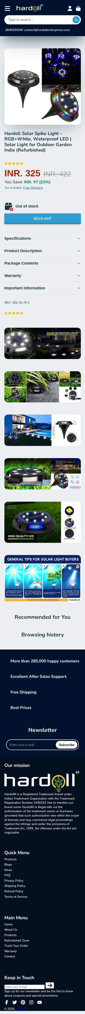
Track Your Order (16, 945)
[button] (14, 163)
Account (70, 8)
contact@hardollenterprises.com (47, 30)
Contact (9, 956)
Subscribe (66, 745)
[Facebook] (6, 1002)
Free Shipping (33, 187)
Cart (78, 8)
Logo (30, 8)
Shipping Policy (14, 885)
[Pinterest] (23, 1002)
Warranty (10, 951)
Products (10, 859)
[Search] (76, 20)
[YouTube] (39, 1002)
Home (8, 924)
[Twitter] (14, 1002)
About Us (10, 929)
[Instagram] (31, 1002)
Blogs (8, 864)
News (8, 870)
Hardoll (21, 1009)
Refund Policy (13, 891)
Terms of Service (15, 896)
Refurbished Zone (16, 940)
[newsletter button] (50, 985)
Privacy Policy (13, 880)
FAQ (7, 875)
